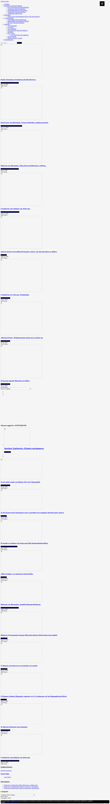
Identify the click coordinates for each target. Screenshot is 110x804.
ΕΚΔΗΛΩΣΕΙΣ (12, 36)
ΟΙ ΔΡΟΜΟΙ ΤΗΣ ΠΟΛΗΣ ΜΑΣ (17, 19)
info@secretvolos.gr (6, 770)
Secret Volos (5, 774)
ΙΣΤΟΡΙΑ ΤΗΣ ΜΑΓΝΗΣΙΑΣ (16, 23)
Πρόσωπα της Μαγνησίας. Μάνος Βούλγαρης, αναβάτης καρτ (21, 785)
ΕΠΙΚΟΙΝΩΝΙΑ (8, 40)
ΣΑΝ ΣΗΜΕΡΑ (12, 29)
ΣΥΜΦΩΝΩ (8, 802)
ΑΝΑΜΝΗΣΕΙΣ (12, 26)
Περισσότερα (16, 802)
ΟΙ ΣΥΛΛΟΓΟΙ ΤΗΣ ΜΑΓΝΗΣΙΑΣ (18, 30)
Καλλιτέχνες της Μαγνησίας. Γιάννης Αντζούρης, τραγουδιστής (21, 786)
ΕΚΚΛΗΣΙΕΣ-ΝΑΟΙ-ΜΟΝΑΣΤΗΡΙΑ (18, 21)
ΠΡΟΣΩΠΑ (7, 15)
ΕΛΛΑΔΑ (10, 27)
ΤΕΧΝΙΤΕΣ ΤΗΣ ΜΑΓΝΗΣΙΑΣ (17, 12)
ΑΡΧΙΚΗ (6, 4)
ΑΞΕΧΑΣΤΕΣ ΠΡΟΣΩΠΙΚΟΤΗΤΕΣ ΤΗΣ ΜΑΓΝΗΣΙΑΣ (24, 16)
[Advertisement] (55, 411)
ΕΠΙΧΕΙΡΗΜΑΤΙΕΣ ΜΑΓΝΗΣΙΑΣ (17, 10)
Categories (3, 795)
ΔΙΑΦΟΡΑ (7, 24)
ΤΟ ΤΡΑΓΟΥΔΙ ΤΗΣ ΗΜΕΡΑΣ (20, 35)
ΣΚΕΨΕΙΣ (10, 32)
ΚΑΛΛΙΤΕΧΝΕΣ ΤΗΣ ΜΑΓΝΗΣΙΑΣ (18, 7)
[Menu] (102, 3)
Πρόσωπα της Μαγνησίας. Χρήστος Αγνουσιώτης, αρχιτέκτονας (21, 788)
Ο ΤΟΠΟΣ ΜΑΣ (9, 18)
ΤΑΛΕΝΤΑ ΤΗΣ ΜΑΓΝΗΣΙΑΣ (16, 9)
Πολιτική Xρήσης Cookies (15, 38)
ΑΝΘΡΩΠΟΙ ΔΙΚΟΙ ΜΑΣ (15, 13)
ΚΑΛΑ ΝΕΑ (11, 33)
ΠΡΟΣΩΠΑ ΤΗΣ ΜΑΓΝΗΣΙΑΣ (13, 6)
